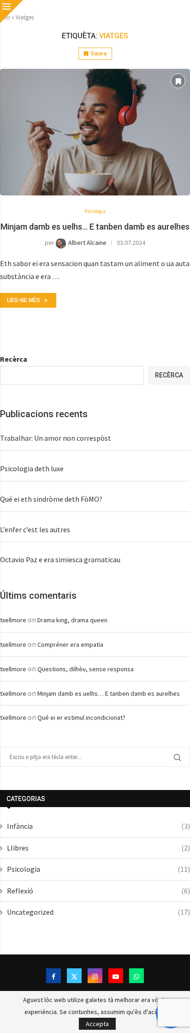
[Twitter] (74, 975)
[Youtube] (115, 975)
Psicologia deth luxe (32, 468)
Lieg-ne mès (23, 300)
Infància (98, 826)
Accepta (97, 1024)
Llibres (98, 847)
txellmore (13, 620)
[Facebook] (53, 975)
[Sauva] (178, 80)
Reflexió (98, 890)
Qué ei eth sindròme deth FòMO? (51, 499)
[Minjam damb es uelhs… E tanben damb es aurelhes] (95, 132)
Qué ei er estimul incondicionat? (81, 717)
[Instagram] (95, 975)
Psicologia (98, 869)
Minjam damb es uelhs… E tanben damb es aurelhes (95, 226)
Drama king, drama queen (72, 620)
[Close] (11, 11)
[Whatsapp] (136, 975)
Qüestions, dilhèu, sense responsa (85, 669)
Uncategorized (98, 912)
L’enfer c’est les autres (35, 529)
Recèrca (13, 359)
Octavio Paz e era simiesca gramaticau (60, 559)
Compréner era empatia (70, 644)
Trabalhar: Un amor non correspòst (55, 438)
